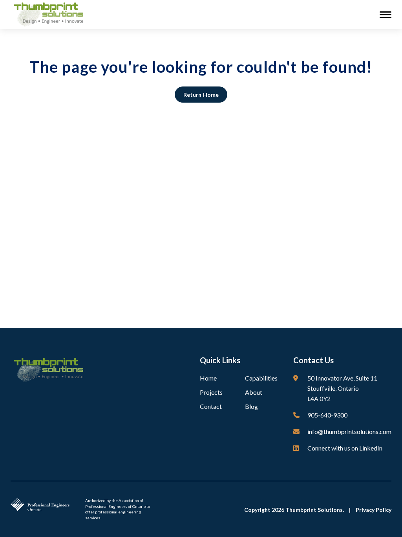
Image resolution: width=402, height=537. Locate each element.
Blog (251, 406)
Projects (211, 392)
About (253, 392)
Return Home (201, 94)
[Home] (50, 13)
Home (208, 378)
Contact (211, 406)
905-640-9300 (327, 415)
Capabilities (261, 378)
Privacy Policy (373, 509)
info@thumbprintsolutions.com (349, 431)
